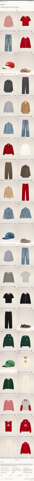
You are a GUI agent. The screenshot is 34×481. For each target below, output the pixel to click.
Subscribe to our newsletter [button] (3, 472)
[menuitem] (3, 1)
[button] (28, 478)
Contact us (13, 472)
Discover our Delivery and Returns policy (27, 472)
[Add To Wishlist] (16, 12)
